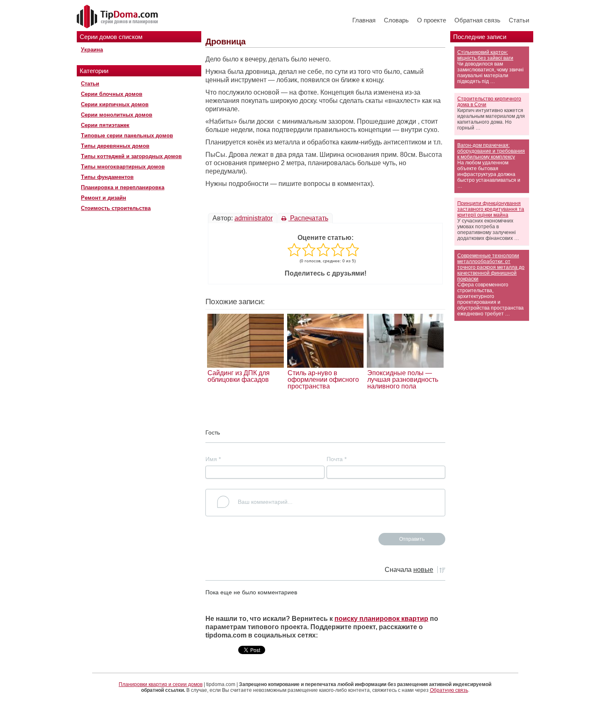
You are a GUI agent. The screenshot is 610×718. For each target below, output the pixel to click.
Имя (213, 459)
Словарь (396, 20)
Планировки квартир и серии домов (161, 684)
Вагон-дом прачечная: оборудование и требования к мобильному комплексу (491, 151)
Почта (336, 459)
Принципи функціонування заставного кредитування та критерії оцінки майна (490, 209)
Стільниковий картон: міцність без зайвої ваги (485, 55)
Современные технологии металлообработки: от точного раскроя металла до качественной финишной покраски (491, 267)
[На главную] (118, 17)
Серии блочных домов (111, 94)
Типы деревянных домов (115, 146)
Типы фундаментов (107, 177)
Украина (92, 49)
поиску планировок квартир (381, 618)
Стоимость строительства (116, 208)
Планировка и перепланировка (122, 187)
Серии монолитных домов (116, 115)
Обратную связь (449, 690)
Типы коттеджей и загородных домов (131, 156)
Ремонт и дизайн (103, 198)
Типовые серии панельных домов (127, 135)
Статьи (519, 20)
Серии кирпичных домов (115, 104)
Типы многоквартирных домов (123, 167)
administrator (253, 218)
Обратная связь (477, 20)
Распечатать (308, 218)
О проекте (431, 20)
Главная (364, 20)
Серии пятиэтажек (105, 125)
